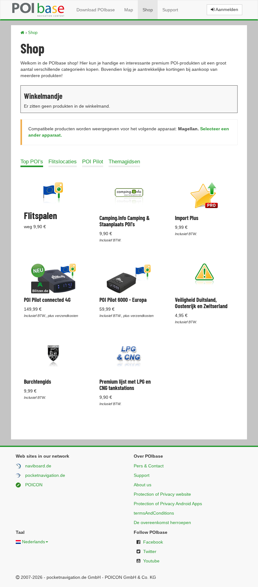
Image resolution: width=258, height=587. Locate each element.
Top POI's (31, 162)
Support (170, 9)
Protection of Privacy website (162, 494)
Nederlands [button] (33, 541)
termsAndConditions (154, 513)
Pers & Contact (149, 465)
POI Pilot (92, 162)
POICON (33, 484)
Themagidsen (124, 162)
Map (128, 9)
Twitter (149, 551)
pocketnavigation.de (45, 475)
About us (142, 484)
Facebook (153, 542)
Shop (148, 9)
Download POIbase (95, 9)
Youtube (151, 560)
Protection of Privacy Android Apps (168, 503)
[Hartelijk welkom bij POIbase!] (22, 32)
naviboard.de (38, 465)
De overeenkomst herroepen (162, 522)
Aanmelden (226, 9)
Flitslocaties (62, 162)
